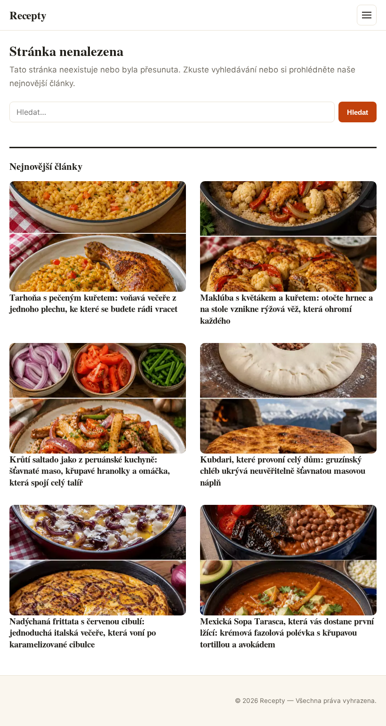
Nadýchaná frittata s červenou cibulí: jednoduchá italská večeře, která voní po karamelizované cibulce (82, 632)
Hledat (357, 112)
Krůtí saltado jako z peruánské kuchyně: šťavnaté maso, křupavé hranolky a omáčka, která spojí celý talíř (89, 470)
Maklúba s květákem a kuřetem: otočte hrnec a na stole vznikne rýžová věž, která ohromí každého (286, 309)
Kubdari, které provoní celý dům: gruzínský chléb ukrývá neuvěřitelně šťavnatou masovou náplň (282, 470)
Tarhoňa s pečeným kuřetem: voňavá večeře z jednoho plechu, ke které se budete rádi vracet (93, 303)
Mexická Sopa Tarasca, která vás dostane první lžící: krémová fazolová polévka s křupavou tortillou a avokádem (287, 632)
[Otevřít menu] (367, 15)
